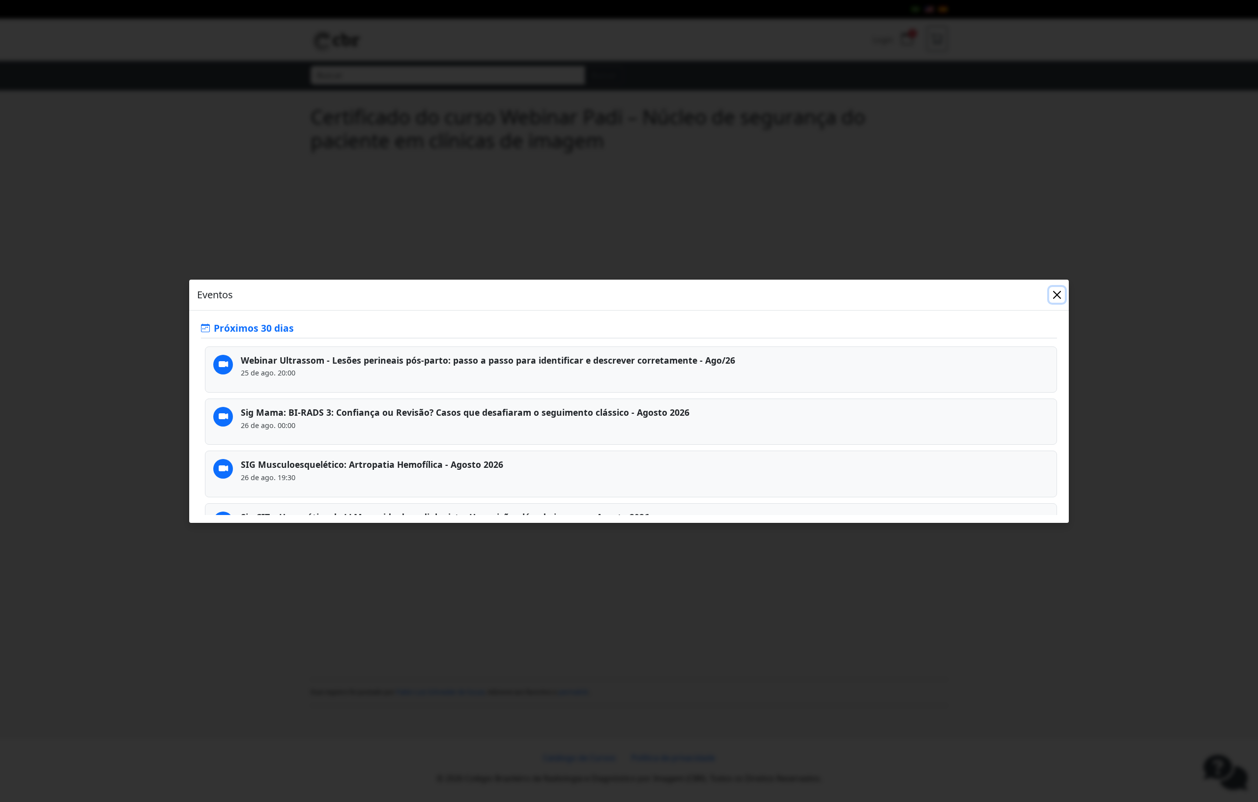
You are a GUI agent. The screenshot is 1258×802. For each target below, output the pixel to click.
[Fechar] (1057, 295)
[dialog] (629, 401)
